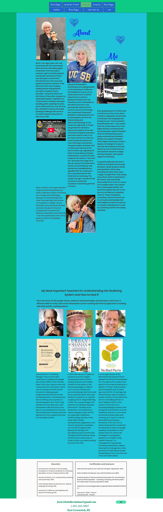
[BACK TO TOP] (121, 502)
